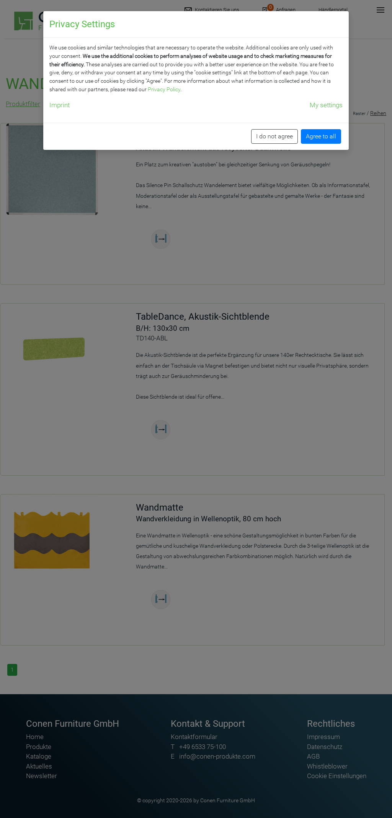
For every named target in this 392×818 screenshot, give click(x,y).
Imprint (59, 105)
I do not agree (274, 136)
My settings (326, 105)
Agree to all (321, 136)
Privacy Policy (164, 89)
